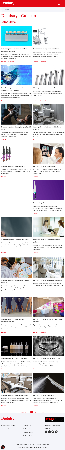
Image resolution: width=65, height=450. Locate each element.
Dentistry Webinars (28, 436)
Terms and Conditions (21, 444)
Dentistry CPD (27, 425)
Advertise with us (6, 429)
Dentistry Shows (27, 429)
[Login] (59, 3)
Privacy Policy (32, 444)
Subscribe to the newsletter (53, 425)
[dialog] (3, 447)
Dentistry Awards (28, 432)
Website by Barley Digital (42, 444)
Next (42, 412)
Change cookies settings (8, 425)
